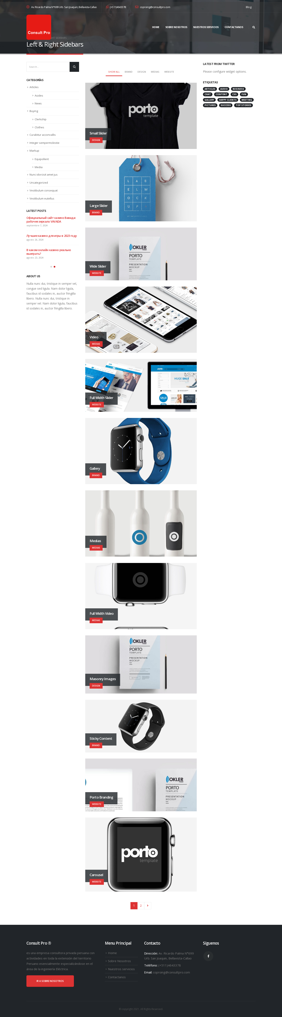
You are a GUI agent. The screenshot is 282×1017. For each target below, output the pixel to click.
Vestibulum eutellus (42, 198)
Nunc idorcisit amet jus (44, 174)
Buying (34, 111)
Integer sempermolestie (44, 143)
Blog (248, 7)
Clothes (39, 127)
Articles (34, 87)
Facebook (208, 956)
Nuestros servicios (206, 27)
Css (234, 94)
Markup (34, 150)
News (38, 103)
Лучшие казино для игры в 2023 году (51, 236)
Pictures (210, 105)
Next (147, 905)
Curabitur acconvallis (43, 135)
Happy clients (228, 99)
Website (169, 71)
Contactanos (234, 27)
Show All (114, 71)
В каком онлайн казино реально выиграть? (48, 252)
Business (238, 88)
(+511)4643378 (118, 7)
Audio (224, 88)
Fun (244, 94)
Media (39, 167)
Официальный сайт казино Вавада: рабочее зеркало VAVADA (51, 219)
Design (141, 71)
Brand (129, 71)
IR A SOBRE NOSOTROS (50, 981)
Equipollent (42, 159)
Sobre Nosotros (176, 27)
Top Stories (243, 105)
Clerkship (40, 119)
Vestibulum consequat (44, 190)
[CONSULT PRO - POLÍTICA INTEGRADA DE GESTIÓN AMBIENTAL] (38, 27)
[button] (51, 267)
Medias (155, 71)
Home (155, 27)
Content (221, 94)
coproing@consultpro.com (154, 7)
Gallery (209, 99)
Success (226, 105)
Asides (39, 95)
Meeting (247, 99)
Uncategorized (39, 182)
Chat (208, 94)
